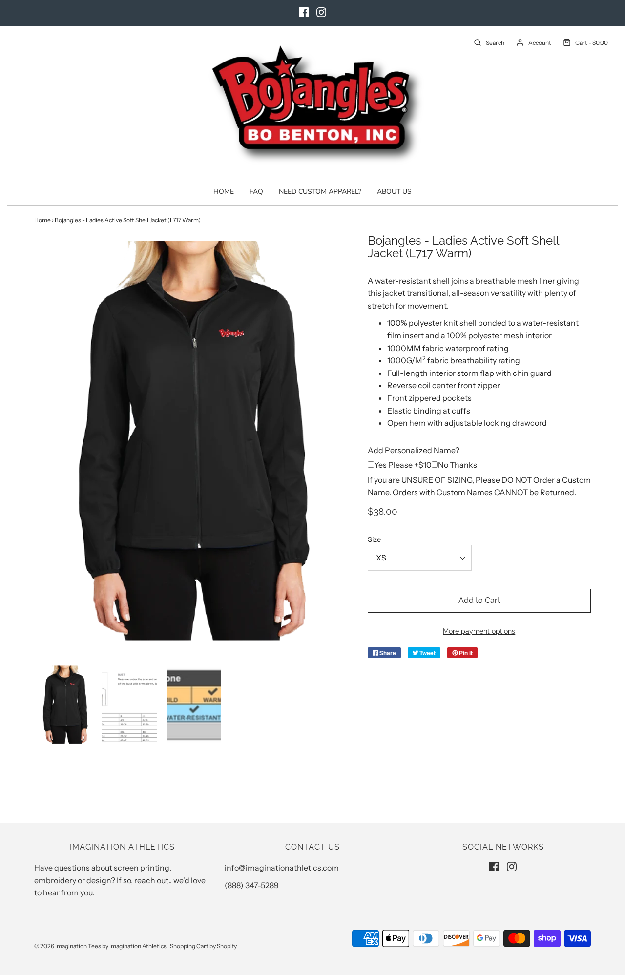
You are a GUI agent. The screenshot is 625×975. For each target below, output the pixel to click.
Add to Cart (479, 600)
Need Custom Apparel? (320, 191)
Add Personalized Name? (413, 450)
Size (374, 539)
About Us (394, 191)
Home (223, 191)
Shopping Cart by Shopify (203, 946)
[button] (65, 704)
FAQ (256, 191)
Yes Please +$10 (403, 465)
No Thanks (457, 465)
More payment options (479, 631)
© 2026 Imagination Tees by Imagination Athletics (100, 946)
